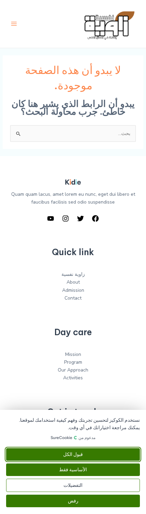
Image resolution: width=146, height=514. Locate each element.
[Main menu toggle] (14, 24)
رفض (73, 501)
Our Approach (73, 370)
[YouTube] (50, 218)
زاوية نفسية (73, 274)
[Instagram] (65, 218)
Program (73, 362)
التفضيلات (73, 485)
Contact (73, 298)
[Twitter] (80, 218)
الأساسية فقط (73, 470)
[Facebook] (95, 218)
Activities (73, 378)
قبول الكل (73, 454)
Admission (73, 290)
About (73, 282)
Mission (73, 354)
